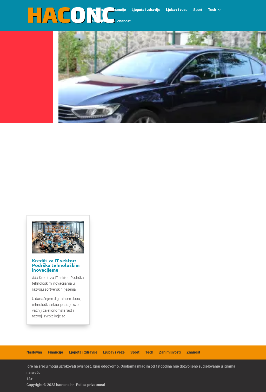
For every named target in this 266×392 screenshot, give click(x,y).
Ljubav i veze (177, 10)
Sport (197, 10)
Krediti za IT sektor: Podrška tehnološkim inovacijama (56, 265)
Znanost (124, 21)
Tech (212, 10)
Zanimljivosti (100, 21)
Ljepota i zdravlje (146, 10)
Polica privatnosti (90, 385)
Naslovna (97, 10)
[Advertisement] (133, 164)
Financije (118, 10)
